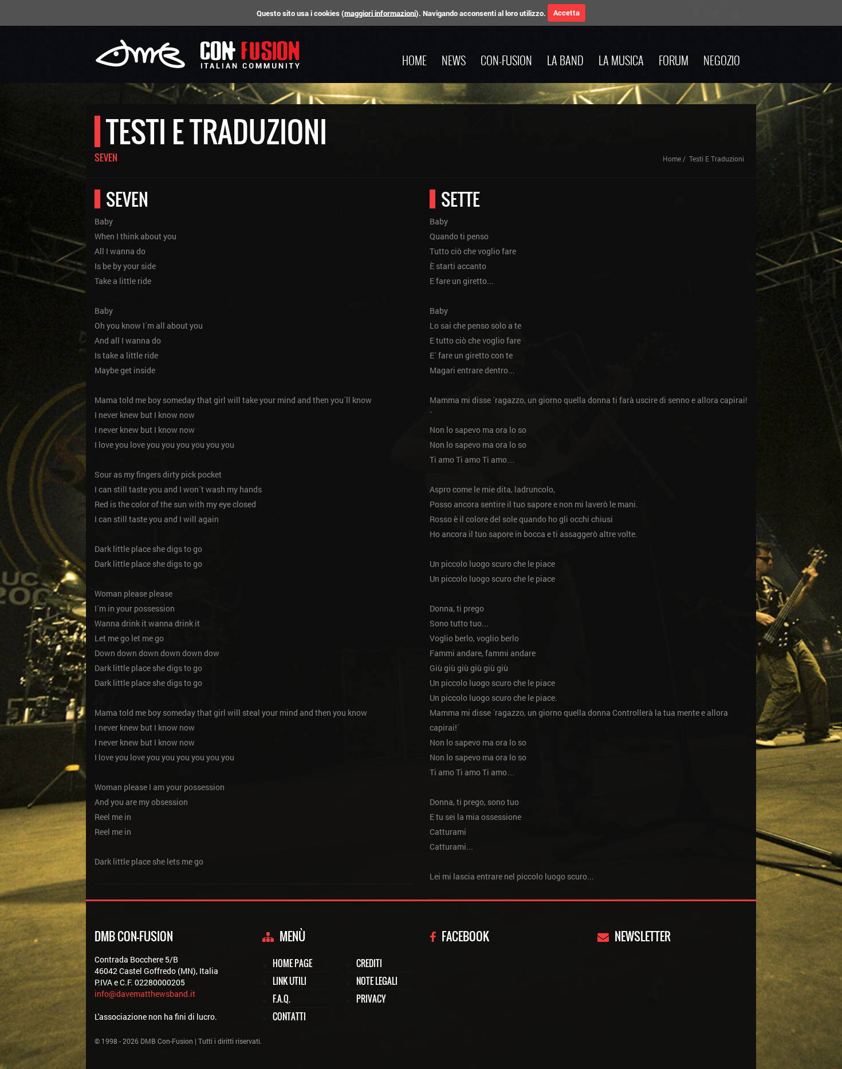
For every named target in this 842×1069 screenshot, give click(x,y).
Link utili (289, 981)
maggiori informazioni (380, 12)
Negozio (721, 60)
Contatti (289, 1016)
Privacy (370, 998)
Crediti (369, 963)
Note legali (377, 981)
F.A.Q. (281, 998)
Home (414, 60)
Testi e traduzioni (716, 158)
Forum (673, 60)
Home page (292, 963)
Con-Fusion (506, 60)
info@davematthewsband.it (145, 993)
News (454, 60)
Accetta (566, 12)
